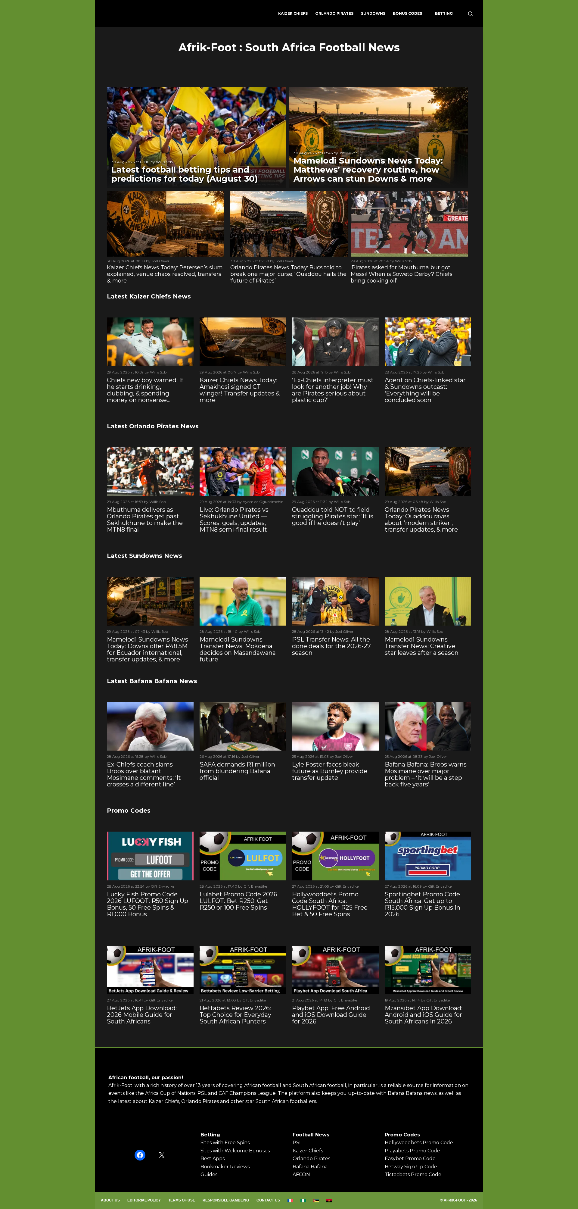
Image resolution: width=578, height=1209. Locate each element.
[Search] (470, 13)
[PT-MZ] (316, 1200)
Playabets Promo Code (412, 1151)
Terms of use (181, 1200)
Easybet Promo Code (410, 1158)
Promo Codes (129, 810)
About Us (110, 1200)
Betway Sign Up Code (411, 1167)
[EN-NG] (303, 1200)
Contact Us (268, 1200)
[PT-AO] (329, 1200)
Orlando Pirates (334, 13)
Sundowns (373, 13)
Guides (208, 1174)
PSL (297, 1142)
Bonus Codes (407, 13)
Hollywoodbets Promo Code (419, 1142)
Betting (444, 13)
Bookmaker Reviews (225, 1167)
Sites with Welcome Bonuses (235, 1151)
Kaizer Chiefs (293, 13)
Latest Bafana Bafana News (152, 681)
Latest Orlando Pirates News (153, 426)
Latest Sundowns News (144, 555)
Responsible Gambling (226, 1200)
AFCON (301, 1174)
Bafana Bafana (310, 1167)
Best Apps (212, 1158)
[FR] (290, 1200)
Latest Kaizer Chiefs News (149, 296)
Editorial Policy (144, 1200)
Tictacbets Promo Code (413, 1174)
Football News (311, 1135)
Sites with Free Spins (225, 1142)
